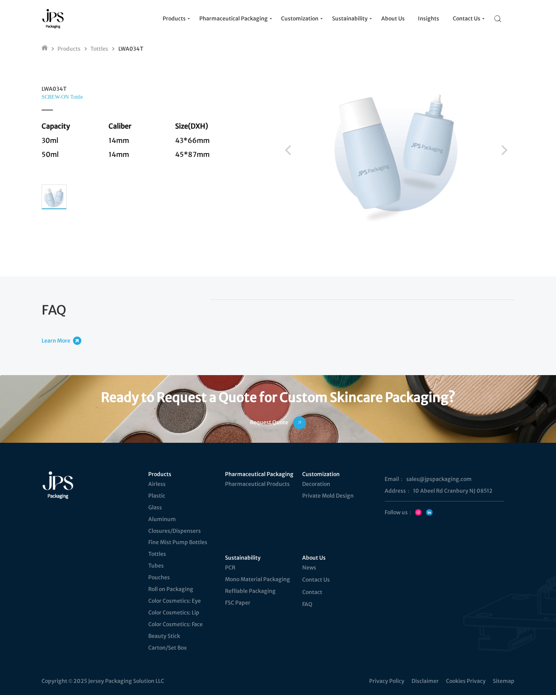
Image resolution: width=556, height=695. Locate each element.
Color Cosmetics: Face (175, 624)
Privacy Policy (386, 681)
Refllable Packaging (250, 591)
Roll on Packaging (170, 589)
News (309, 567)
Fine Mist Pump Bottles (177, 542)
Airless (157, 484)
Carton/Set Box (167, 647)
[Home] (45, 49)
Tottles (99, 48)
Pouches (159, 577)
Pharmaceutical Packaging (259, 474)
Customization (321, 474)
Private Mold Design (328, 495)
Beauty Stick (164, 636)
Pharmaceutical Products (257, 484)
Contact (312, 592)
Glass (155, 507)
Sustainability (243, 557)
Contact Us (316, 579)
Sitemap (503, 681)
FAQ (307, 604)
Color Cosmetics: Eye (174, 600)
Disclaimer (425, 681)
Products (69, 48)
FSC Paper (237, 602)
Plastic (156, 495)
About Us (314, 557)
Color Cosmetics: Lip (173, 612)
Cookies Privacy (466, 681)
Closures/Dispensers (174, 530)
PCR (230, 567)
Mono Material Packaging (257, 579)
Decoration (316, 484)
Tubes (156, 565)
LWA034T (130, 48)
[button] (288, 150)
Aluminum (162, 519)
